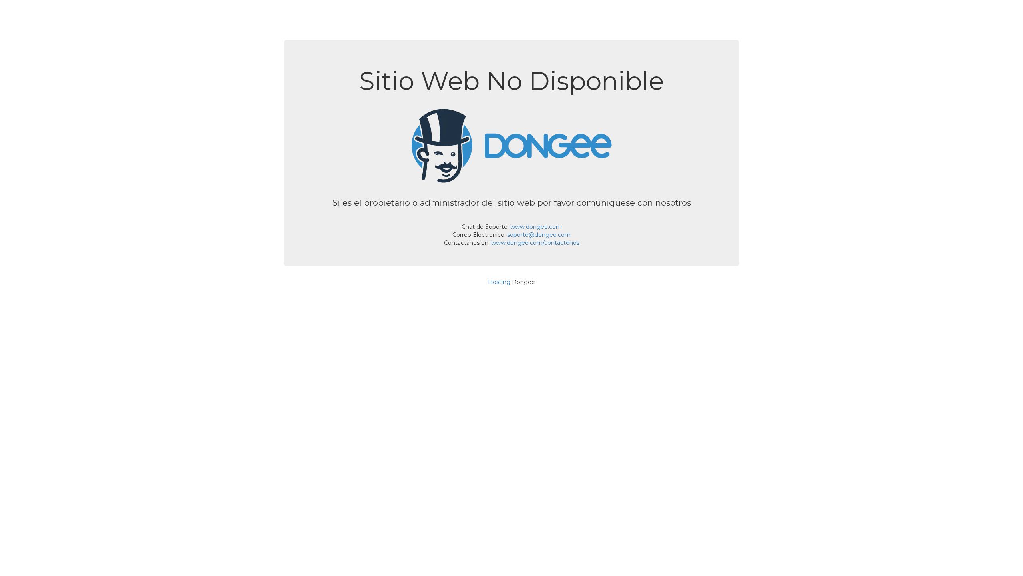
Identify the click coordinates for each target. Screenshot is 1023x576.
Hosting (499, 282)
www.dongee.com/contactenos (535, 242)
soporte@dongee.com (539, 234)
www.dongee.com (536, 226)
